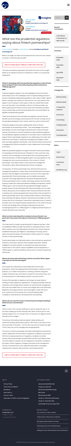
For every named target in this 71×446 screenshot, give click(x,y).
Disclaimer (7, 390)
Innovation (60, 130)
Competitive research (60, 108)
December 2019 (60, 66)
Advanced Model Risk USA (46, 384)
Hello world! (60, 41)
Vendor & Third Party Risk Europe (48, 398)
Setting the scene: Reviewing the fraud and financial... (53, 430)
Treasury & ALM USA (44, 387)
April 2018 (59, 72)
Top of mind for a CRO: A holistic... (47, 412)
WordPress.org (61, 170)
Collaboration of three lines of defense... (49, 417)
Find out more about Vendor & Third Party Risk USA (24, 65)
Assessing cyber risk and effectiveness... (49, 426)
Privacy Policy (8, 384)
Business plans (61, 97)
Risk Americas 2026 (44, 395)
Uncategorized (61, 135)
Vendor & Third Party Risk (46, 401)
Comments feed (60, 163)
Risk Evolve (41, 392)
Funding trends (61, 125)
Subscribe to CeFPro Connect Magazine (16, 398)
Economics (60, 115)
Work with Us (8, 392)
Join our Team (8, 395)
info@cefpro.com (8, 412)
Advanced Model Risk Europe (47, 390)
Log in (58, 152)
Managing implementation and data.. (48, 421)
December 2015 (60, 79)
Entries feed (60, 157)
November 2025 (59, 59)
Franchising (60, 120)
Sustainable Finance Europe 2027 (49, 404)
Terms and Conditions (11, 387)
